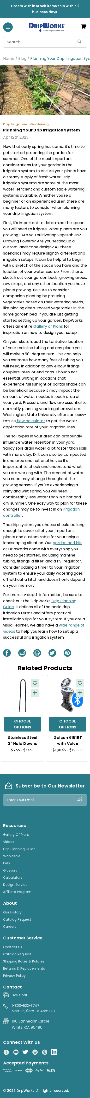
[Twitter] (52, 653)
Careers (9, 926)
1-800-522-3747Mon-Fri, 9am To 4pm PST (33, 1008)
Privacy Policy (14, 975)
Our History (12, 912)
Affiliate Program (17, 891)
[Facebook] (7, 653)
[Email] (22, 653)
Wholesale (11, 856)
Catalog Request (17, 919)
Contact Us (12, 947)
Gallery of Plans (48, 326)
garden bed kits (67, 543)
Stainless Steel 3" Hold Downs (22, 740)
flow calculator (30, 421)
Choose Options (22, 724)
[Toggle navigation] (8, 27)
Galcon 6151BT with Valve (68, 740)
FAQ (6, 863)
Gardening (39, 124)
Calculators (12, 877)
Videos (8, 841)
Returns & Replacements (24, 968)
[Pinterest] (67, 653)
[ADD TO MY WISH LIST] (35, 683)
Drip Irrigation (15, 124)
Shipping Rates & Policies (23, 961)
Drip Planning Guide (19, 849)
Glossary (10, 870)
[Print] (37, 653)
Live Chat (19, 995)
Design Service (15, 884)
